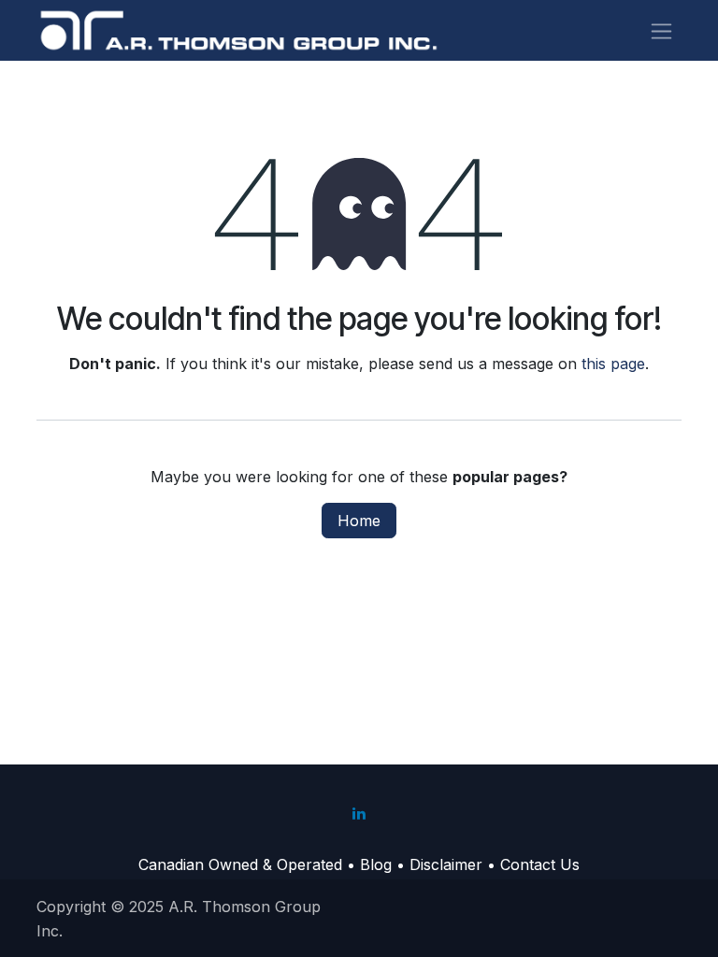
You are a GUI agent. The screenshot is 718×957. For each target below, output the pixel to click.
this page (613, 363)
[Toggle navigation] (661, 30)
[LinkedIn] (359, 813)
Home (359, 520)
